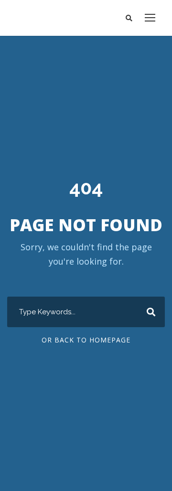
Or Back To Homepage (86, 339)
